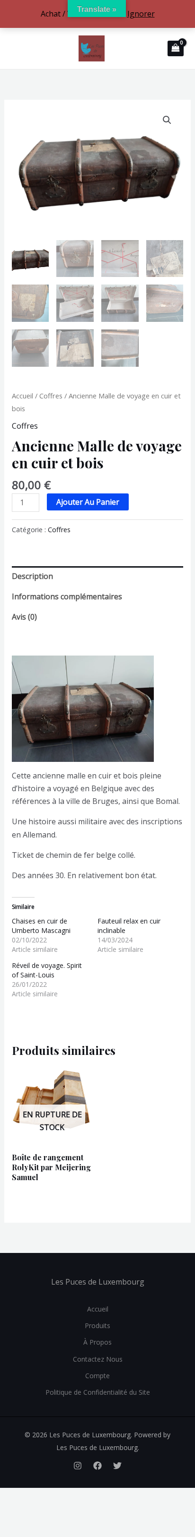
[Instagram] (77, 1465)
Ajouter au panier (87, 502)
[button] (167, 120)
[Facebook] (97, 1465)
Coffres (50, 395)
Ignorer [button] (141, 14)
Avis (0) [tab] (24, 617)
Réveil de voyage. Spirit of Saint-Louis (47, 970)
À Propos (97, 1342)
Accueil (22, 395)
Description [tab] (32, 576)
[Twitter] (117, 1465)
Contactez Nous (98, 1359)
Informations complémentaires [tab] (67, 596)
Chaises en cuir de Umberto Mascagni (41, 925)
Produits (97, 1325)
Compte (97, 1375)
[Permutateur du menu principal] (17, 48)
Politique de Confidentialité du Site (97, 1392)
